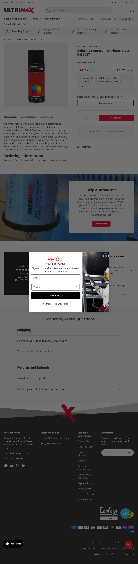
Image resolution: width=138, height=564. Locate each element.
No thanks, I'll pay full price (55, 304)
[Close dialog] (106, 255)
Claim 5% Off (55, 295)
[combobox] (55, 287)
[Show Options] (77, 287)
